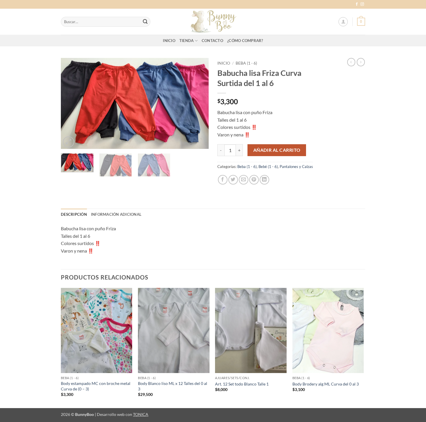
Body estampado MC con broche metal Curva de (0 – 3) (95, 386)
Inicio (223, 63)
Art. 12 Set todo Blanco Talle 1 (242, 383)
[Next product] (351, 62)
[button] (343, 21)
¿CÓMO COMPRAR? (245, 40)
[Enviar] (145, 22)
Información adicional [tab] (116, 214)
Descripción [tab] (74, 214)
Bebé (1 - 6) (268, 166)
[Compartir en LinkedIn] (264, 179)
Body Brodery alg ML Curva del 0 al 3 (325, 383)
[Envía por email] (243, 179)
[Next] (198, 103)
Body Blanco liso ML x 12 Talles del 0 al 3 (172, 386)
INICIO (169, 40)
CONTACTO (212, 40)
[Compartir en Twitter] (233, 179)
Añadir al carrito (277, 150)
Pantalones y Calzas (296, 166)
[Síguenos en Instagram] (362, 4)
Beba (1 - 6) (246, 63)
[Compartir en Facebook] (222, 179)
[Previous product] (361, 62)
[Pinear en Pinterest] (254, 179)
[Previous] (71, 103)
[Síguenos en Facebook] (356, 4)
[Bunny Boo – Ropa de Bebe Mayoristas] (213, 22)
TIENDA (186, 40)
